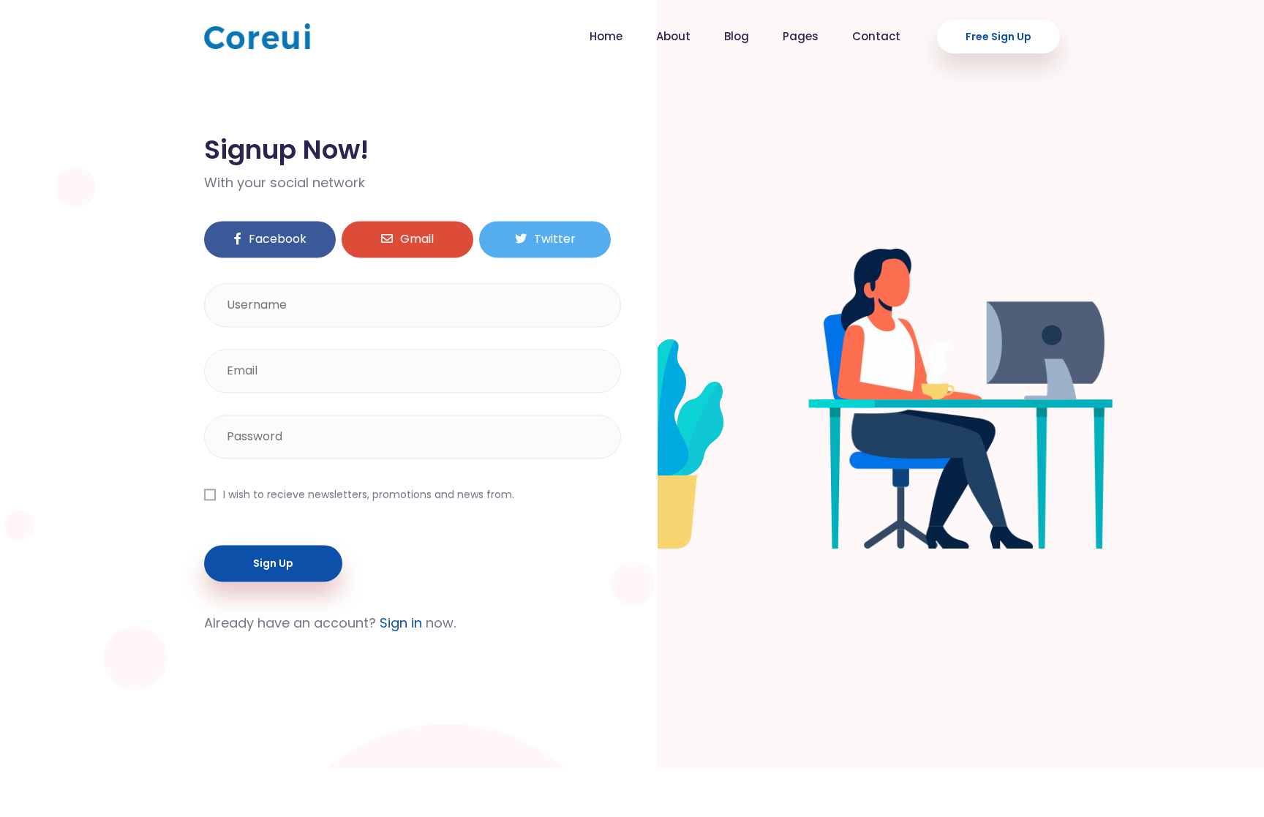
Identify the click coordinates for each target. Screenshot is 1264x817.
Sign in (401, 623)
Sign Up (273, 564)
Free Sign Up (998, 36)
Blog (736, 36)
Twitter (555, 239)
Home (606, 36)
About (673, 36)
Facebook (277, 239)
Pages (801, 36)
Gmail (417, 239)
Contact (876, 36)
